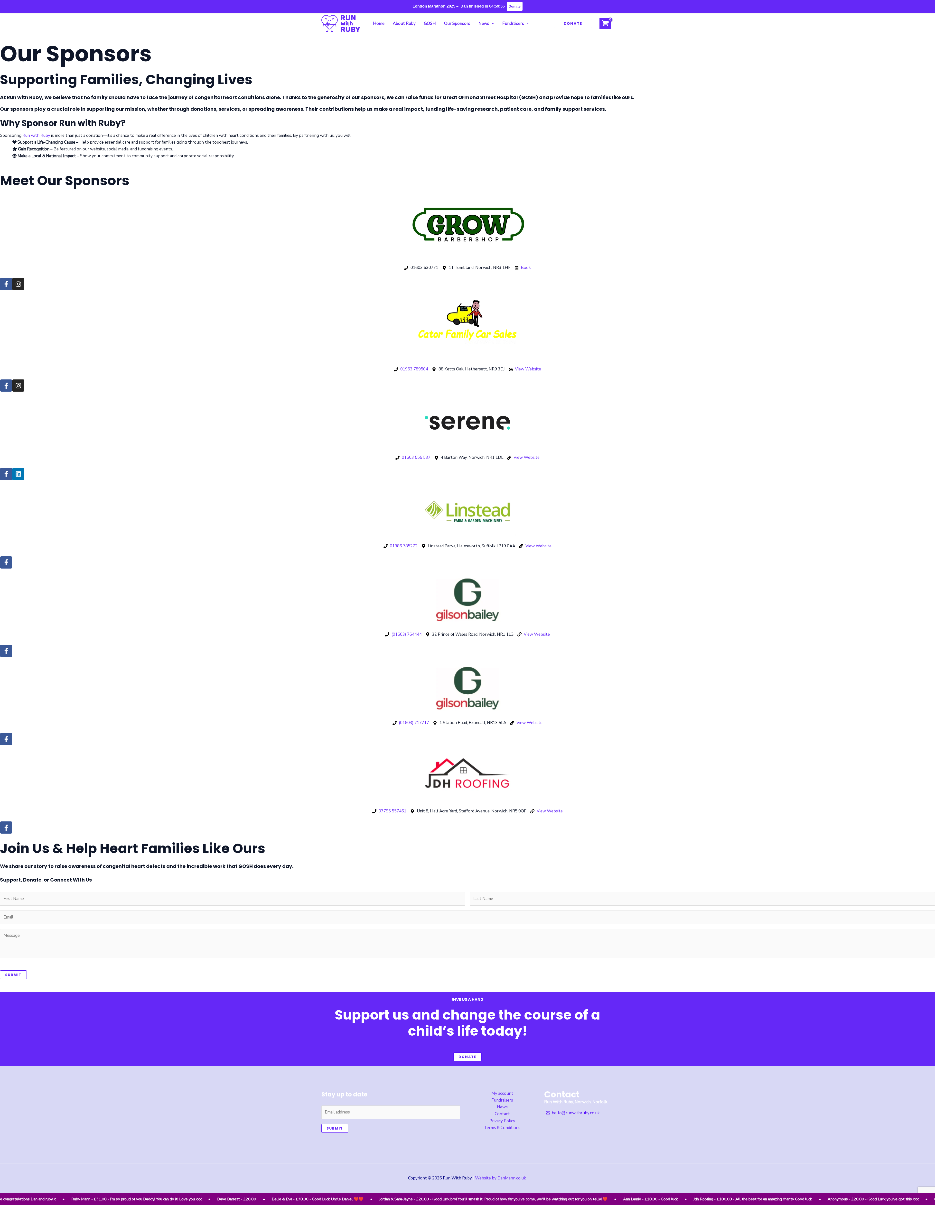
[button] (491, 23)
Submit (13, 974)
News (502, 1107)
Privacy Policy (502, 1121)
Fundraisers (502, 1100)
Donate (467, 1056)
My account (502, 1093)
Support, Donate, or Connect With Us (46, 879)
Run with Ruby (36, 135)
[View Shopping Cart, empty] (605, 23)
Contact (502, 1114)
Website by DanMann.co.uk (501, 1178)
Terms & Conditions (502, 1128)
